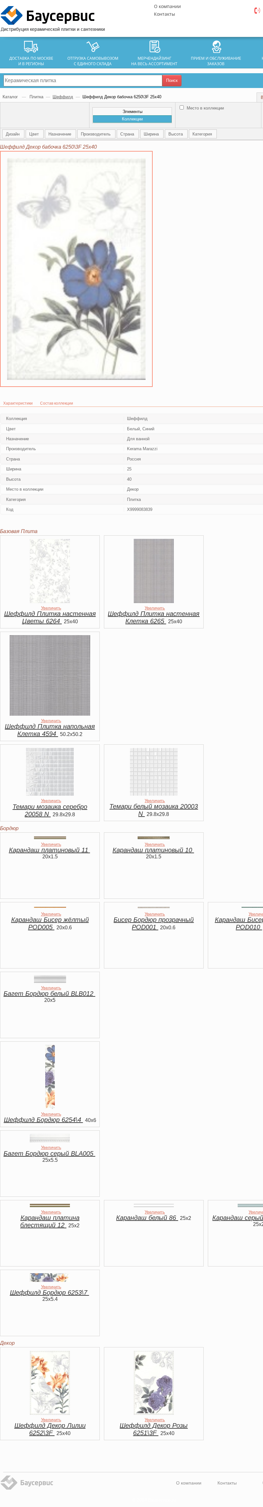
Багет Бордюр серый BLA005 (49, 1153)
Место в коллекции (204, 108)
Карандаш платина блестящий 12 (50, 1221)
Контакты (164, 14)
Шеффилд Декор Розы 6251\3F (154, 1429)
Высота (176, 134)
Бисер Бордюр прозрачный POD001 (154, 923)
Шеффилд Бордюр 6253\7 (49, 1292)
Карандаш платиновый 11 (49, 850)
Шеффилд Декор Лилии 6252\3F (50, 1429)
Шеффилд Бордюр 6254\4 (43, 1119)
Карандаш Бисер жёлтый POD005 (50, 923)
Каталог (11, 96)
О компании (167, 6)
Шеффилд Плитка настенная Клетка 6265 (153, 617)
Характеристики (18, 403)
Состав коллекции (56, 403)
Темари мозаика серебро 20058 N (50, 810)
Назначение (60, 134)
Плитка (36, 96)
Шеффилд (63, 96)
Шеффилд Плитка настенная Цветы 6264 (50, 617)
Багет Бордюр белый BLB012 (49, 993)
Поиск (172, 80)
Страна (127, 134)
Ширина (152, 134)
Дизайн (13, 134)
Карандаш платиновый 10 (153, 850)
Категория (202, 134)
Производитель (96, 134)
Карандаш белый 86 (147, 1217)
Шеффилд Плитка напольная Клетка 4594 (50, 730)
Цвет (34, 134)
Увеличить (51, 608)
